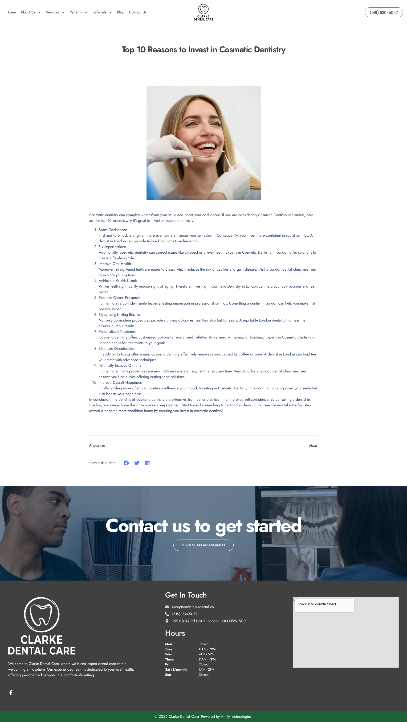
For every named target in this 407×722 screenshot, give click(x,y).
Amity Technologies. (236, 716)
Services (52, 12)
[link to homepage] (203, 12)
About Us (27, 12)
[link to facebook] (11, 692)
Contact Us (137, 12)
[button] (126, 463)
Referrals (99, 12)
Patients (76, 12)
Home (11, 12)
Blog (120, 12)
